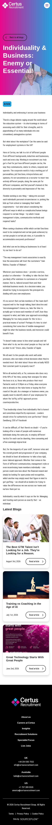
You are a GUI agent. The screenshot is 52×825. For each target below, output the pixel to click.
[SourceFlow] (29, 819)
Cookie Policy (38, 813)
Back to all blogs (16, 37)
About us (26, 717)
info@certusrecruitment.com (26, 765)
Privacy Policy (23, 813)
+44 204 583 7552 (26, 762)
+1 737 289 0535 (26, 787)
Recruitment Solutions (26, 734)
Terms (11, 813)
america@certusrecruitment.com (26, 790)
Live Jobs (26, 746)
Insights (26, 728)
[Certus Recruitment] (12, 5)
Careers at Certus (26, 723)
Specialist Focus (26, 740)
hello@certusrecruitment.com (26, 776)
